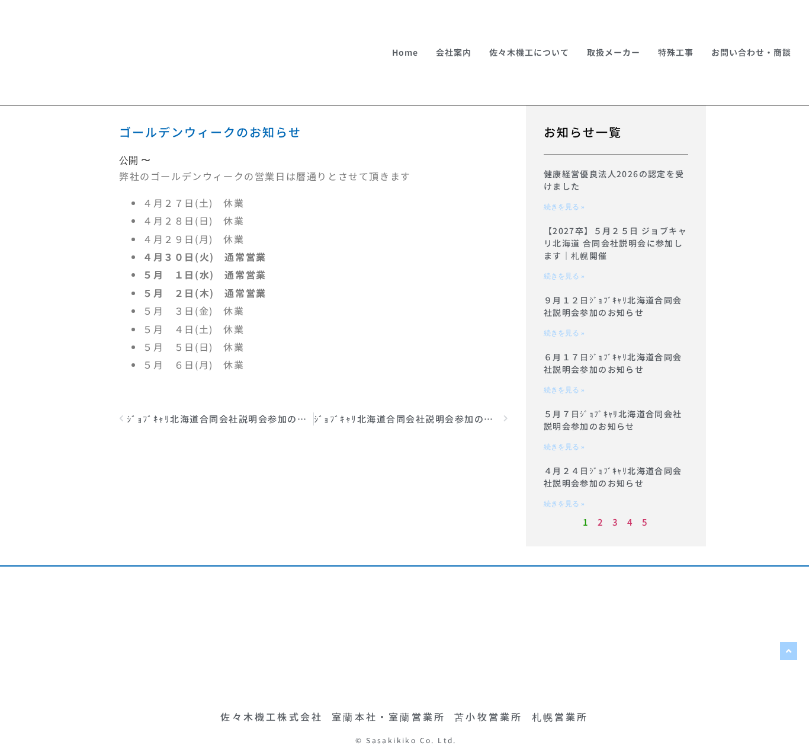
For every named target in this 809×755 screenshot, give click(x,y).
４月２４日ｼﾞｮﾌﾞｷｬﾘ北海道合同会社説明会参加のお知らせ (613, 477)
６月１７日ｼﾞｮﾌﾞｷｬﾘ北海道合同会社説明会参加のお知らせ (613, 363)
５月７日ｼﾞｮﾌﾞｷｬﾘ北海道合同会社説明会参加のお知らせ (613, 420)
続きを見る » (564, 207)
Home (405, 52)
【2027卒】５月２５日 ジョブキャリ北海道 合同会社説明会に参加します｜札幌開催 (615, 243)
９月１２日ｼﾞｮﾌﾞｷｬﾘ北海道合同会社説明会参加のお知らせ (613, 306)
